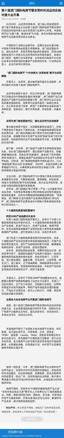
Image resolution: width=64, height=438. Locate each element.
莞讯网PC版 (15, 432)
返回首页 (32, 419)
